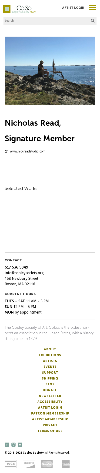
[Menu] (93, 8)
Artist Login (73, 7)
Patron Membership (50, 413)
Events (50, 367)
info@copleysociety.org (24, 273)
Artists (50, 361)
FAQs (50, 384)
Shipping (50, 378)
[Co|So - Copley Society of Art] (19, 7)
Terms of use (50, 431)
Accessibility (50, 402)
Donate (50, 390)
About (50, 349)
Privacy (50, 425)
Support (50, 372)
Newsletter (50, 396)
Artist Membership (50, 419)
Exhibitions (50, 355)
